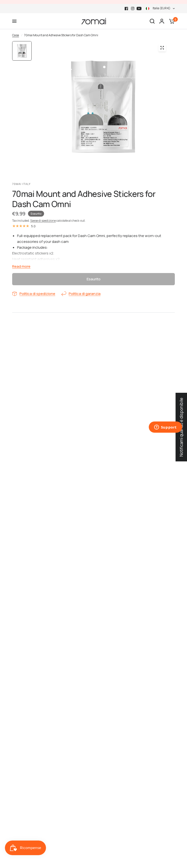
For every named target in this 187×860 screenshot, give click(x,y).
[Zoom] (162, 47)
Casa (15, 35)
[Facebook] (126, 8)
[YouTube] (139, 8)
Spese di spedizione (43, 221)
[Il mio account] (162, 21)
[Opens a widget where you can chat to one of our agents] (165, 427)
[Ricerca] (152, 21)
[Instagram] (133, 8)
